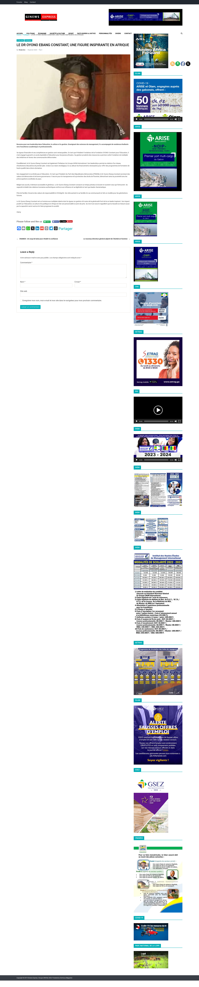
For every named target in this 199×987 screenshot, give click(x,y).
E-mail (78, 282)
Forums (19, 2)
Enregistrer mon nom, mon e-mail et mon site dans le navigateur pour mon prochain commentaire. (62, 301)
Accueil (20, 33)
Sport (71, 33)
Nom (22, 282)
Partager (66, 228)
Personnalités (105, 33)
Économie (42, 33)
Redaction (22, 50)
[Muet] (176, 119)
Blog (26, 2)
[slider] (156, 119)
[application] (158, 100)
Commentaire (26, 263)
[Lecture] (137, 119)
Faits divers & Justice (86, 33)
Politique (30, 33)
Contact (33, 2)
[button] (158, 100)
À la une (20, 40)
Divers (118, 33)
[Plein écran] (179, 119)
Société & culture (57, 33)
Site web (23, 291)
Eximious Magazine (66, 978)
